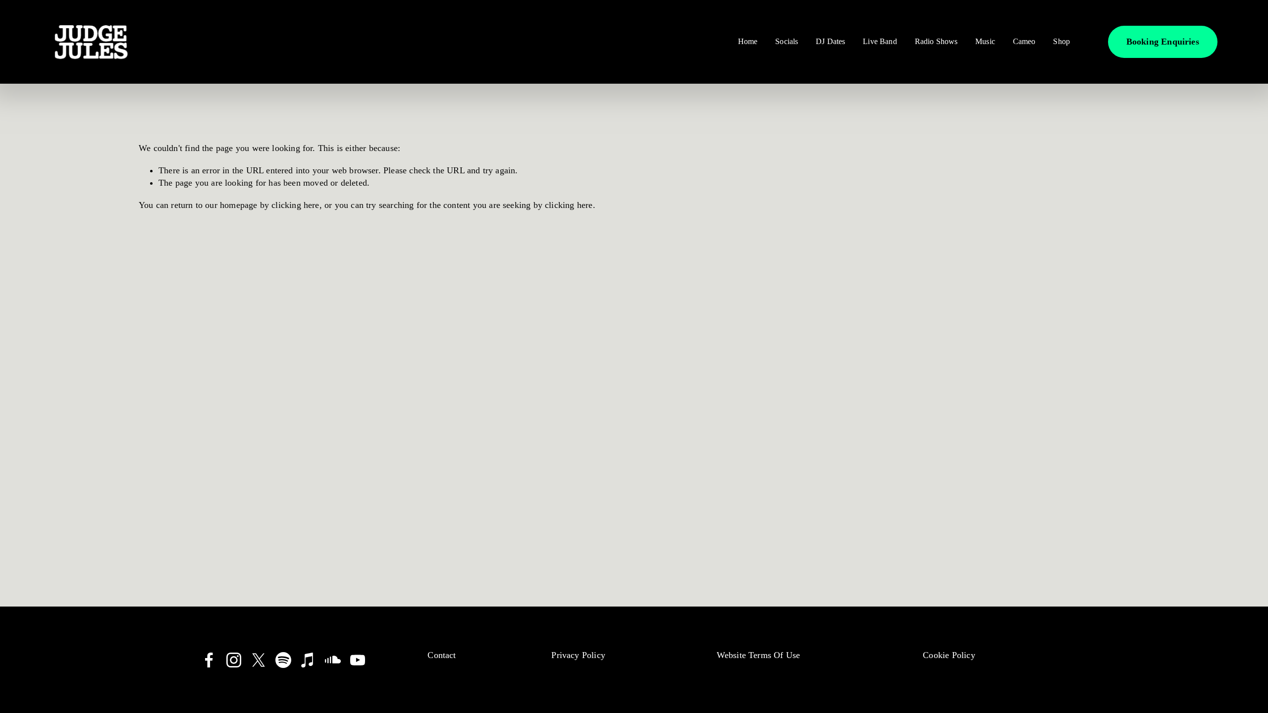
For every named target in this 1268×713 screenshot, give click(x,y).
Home (748, 41)
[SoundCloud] (333, 660)
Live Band (880, 41)
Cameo (1024, 41)
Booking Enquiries (1162, 42)
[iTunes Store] (308, 660)
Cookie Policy (949, 655)
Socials (786, 41)
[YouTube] (358, 660)
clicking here (295, 205)
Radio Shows (936, 41)
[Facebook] (209, 660)
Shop (1061, 41)
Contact (441, 655)
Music (985, 41)
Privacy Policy (578, 655)
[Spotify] (283, 660)
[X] (258, 660)
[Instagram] (234, 660)
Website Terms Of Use (758, 655)
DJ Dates (830, 41)
